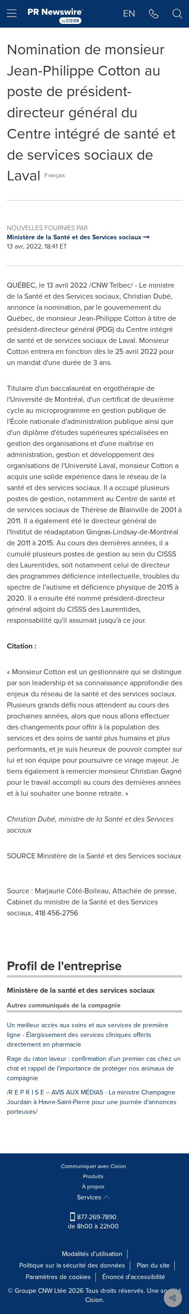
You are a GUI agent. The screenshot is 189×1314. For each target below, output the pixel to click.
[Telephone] (154, 14)
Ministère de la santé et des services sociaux (81, 990)
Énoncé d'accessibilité (133, 1277)
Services (90, 1197)
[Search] (177, 14)
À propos (93, 1186)
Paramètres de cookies (58, 1277)
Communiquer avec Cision (93, 1166)
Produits (93, 1176)
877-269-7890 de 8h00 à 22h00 (93, 1221)
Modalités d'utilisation (92, 1254)
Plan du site (153, 1265)
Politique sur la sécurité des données (72, 1265)
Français (54, 175)
